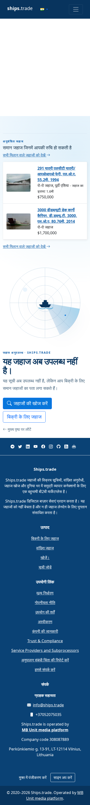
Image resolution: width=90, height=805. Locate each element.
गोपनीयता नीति (45, 602)
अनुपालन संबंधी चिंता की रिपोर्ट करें (45, 660)
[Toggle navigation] (76, 9)
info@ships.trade (48, 705)
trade (20, 8)
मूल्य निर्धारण (45, 593)
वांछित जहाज (45, 548)
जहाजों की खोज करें (31, 403)
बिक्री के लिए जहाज (24, 417)
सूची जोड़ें (45, 567)
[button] (44, 9)
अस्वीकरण (45, 621)
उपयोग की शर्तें (45, 612)
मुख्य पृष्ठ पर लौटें (19, 429)
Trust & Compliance (45, 640)
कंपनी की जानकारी (45, 631)
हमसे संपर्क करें (45, 669)
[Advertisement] (45, 67)
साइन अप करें (63, 777)
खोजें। (45, 557)
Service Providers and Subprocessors (45, 650)
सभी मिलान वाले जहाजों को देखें (24, 155)
